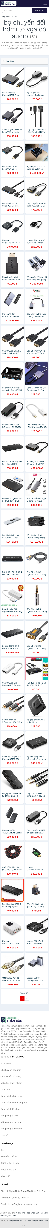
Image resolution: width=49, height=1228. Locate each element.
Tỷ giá (18, 1213)
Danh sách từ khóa (10, 1109)
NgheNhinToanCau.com (20, 1220)
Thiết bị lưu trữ (8, 1169)
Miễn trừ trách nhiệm (11, 1083)
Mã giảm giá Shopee (11, 1128)
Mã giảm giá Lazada (11, 1122)
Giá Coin (12, 1215)
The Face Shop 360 (30, 1213)
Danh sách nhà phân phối (14, 1102)
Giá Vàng (44, 1213)
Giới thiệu (6, 1063)
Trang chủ (5, 16)
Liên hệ (4, 1135)
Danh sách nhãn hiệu (11, 1096)
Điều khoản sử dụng (11, 1076)
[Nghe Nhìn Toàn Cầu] (14, 1019)
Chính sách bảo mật (11, 1070)
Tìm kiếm (39, 10)
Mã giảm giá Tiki (9, 1115)
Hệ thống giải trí (9, 1156)
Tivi (2, 1150)
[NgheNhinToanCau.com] (12, 3)
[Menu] (45, 3)
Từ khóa (14, 16)
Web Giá (3, 1215)
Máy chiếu (6, 1176)
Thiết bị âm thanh (10, 1163)
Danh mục (6, 1089)
